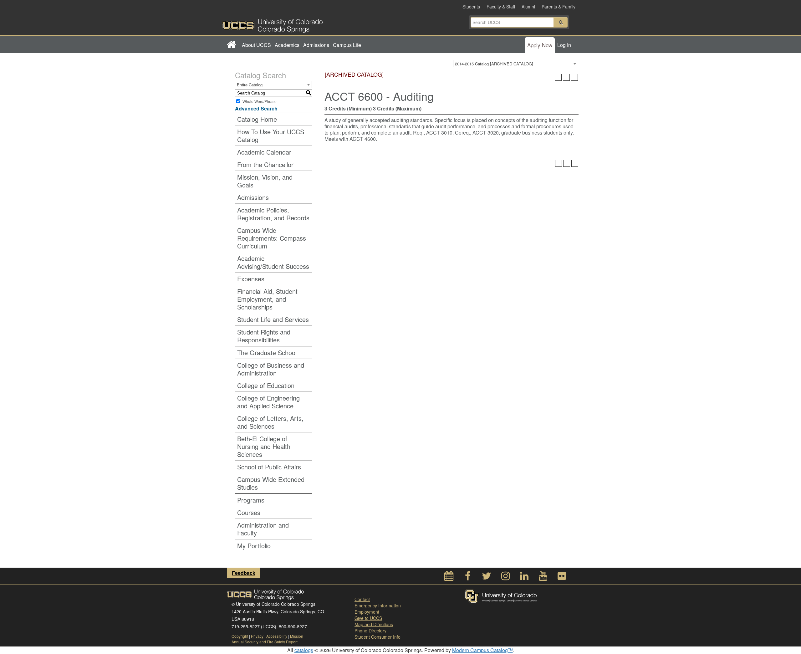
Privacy (257, 636)
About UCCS (256, 45)
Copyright (240, 636)
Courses (248, 512)
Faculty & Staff (501, 6)
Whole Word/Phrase (259, 101)
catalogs (303, 650)
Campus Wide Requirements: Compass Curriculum (271, 238)
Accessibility (276, 636)
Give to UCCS (368, 618)
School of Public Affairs (269, 466)
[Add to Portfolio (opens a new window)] (558, 77)
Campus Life (347, 45)
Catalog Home (257, 119)
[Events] (449, 577)
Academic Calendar (264, 151)
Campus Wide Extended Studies (270, 483)
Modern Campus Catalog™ (482, 650)
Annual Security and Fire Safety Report (265, 641)
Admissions (316, 45)
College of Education (265, 385)
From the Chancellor (265, 164)
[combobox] (515, 63)
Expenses (250, 278)
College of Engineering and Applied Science (268, 401)
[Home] (231, 45)
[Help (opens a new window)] (574, 77)
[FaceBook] (468, 577)
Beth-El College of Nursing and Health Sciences (263, 446)
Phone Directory (370, 630)
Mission (296, 636)
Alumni (528, 6)
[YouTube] (543, 577)
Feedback (243, 572)
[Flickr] (562, 577)
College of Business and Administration (270, 368)
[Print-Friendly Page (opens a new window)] (566, 77)
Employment (367, 612)
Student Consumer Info (377, 637)
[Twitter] (486, 577)
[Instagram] (505, 577)
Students (471, 6)
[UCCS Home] (311, 24)
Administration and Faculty (263, 528)
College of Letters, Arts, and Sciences (270, 422)
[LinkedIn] (524, 577)
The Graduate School (267, 352)
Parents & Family (558, 6)
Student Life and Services (273, 319)
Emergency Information (378, 605)
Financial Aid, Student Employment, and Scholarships (267, 299)
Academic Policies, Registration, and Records (273, 213)
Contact (362, 599)
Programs (250, 499)
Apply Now (539, 45)
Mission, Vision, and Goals (265, 180)
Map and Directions (374, 624)
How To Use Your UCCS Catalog (270, 135)
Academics (287, 45)
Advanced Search (256, 108)
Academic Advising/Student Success (273, 262)
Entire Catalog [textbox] (250, 85)
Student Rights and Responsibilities (263, 335)
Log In (564, 45)
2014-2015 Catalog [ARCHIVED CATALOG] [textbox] (494, 64)
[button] (561, 22)
